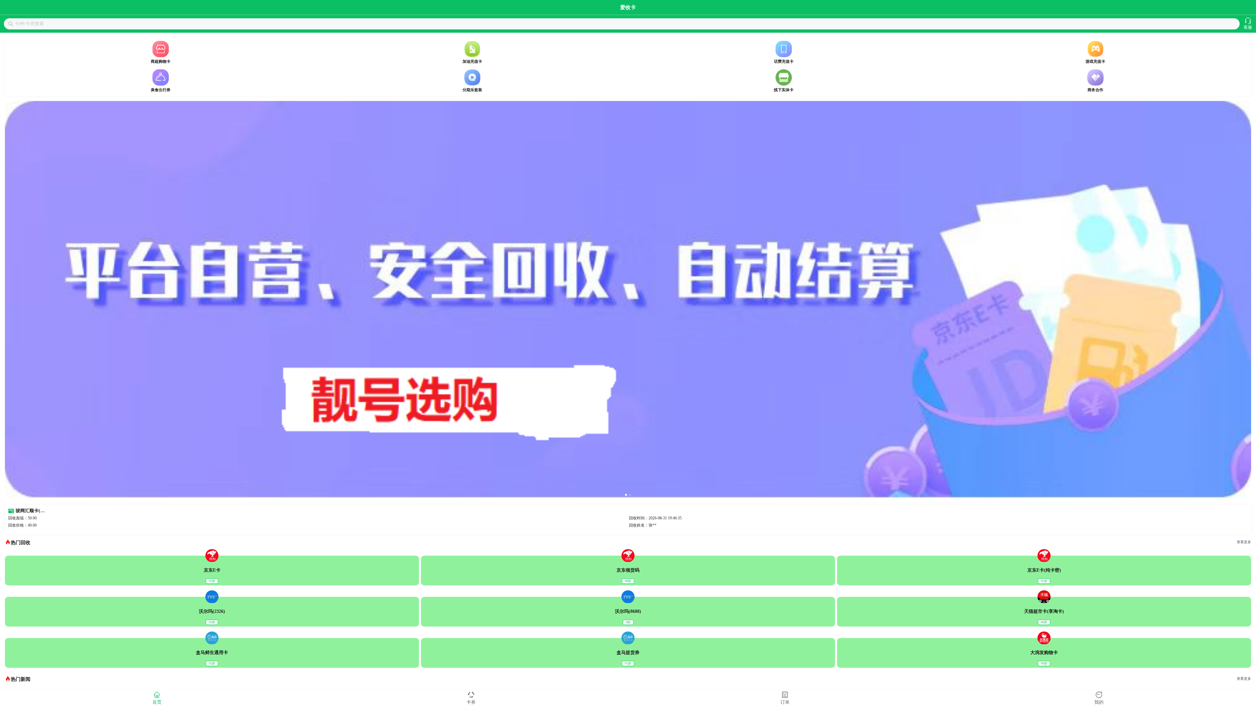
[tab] (157, 698)
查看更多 (1244, 542)
